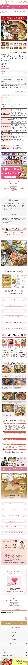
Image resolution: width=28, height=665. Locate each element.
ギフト (19, 8)
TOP (2, 8)
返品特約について (5, 97)
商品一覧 (8, 8)
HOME (1, 10)
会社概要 (14, 639)
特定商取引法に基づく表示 (6, 655)
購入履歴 (13, 8)
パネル (3, 81)
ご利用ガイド (14, 636)
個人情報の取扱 (4, 658)
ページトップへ (26, 618)
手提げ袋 (3, 71)
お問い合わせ (14, 643)
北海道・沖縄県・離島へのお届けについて (9, 85)
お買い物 (14, 632)
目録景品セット (6, 10)
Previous (1, 662)
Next (26, 662)
